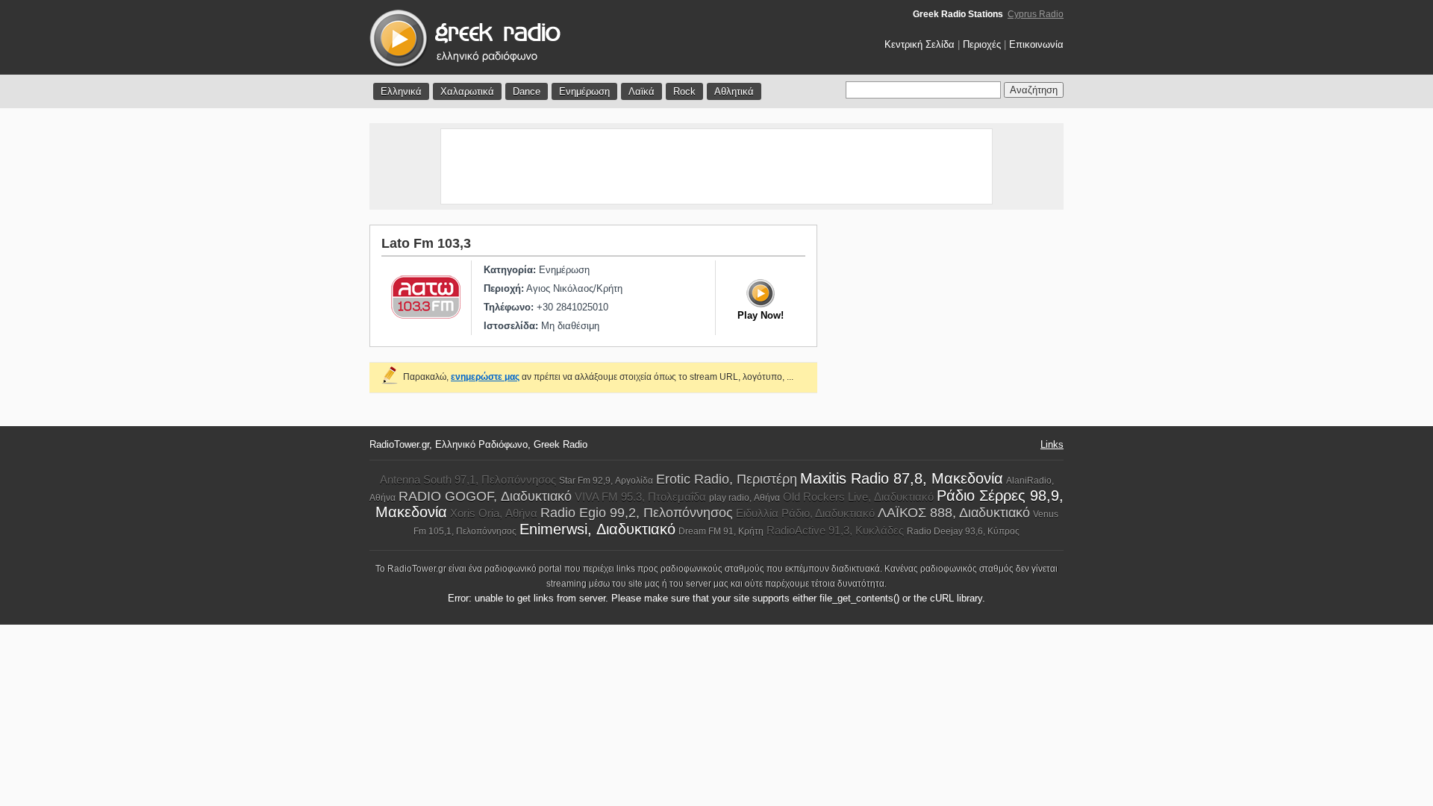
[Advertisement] (716, 166)
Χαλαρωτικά (467, 91)
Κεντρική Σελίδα (919, 44)
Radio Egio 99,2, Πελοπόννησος (636, 512)
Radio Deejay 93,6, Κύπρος (963, 531)
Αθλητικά (734, 91)
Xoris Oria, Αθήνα (493, 513)
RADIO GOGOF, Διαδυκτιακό (485, 496)
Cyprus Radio (1036, 14)
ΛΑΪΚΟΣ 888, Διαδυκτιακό (954, 512)
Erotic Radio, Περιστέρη (726, 479)
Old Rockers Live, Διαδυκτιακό (858, 496)
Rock (684, 91)
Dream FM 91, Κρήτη (721, 531)
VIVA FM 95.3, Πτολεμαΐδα (640, 496)
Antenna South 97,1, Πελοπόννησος (468, 479)
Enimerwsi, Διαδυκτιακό (597, 529)
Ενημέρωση (584, 91)
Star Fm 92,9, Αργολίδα (606, 480)
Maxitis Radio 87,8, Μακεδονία (901, 478)
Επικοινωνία (1036, 44)
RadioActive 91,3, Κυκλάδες (835, 530)
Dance (526, 91)
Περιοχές (982, 44)
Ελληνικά (401, 91)
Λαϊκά (641, 91)
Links (1052, 444)
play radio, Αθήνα (744, 498)
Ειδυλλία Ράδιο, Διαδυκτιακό (805, 513)
